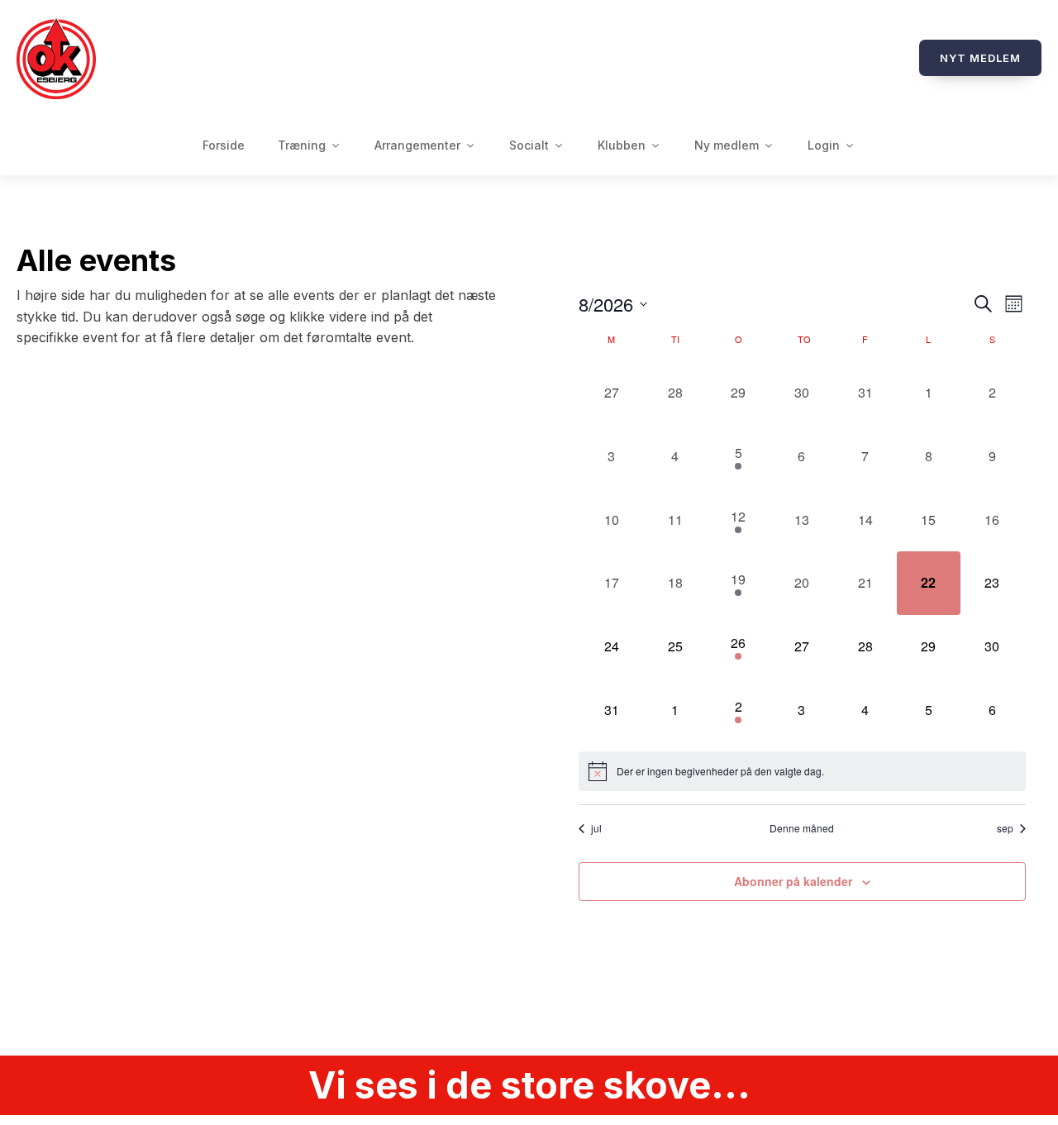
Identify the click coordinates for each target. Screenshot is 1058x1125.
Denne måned (802, 828)
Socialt (529, 145)
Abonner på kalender (793, 881)
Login (824, 145)
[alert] (802, 771)
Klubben (622, 145)
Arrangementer (417, 145)
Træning (302, 145)
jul (596, 828)
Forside (224, 145)
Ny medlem (726, 145)
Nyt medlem (980, 57)
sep (1005, 828)
